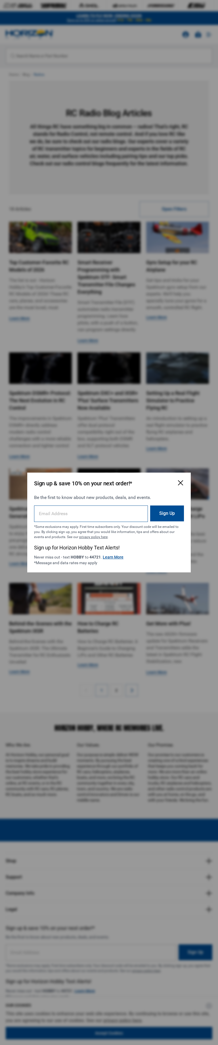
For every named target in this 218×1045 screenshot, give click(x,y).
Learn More (113, 557)
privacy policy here (93, 537)
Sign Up (167, 513)
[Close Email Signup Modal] (180, 482)
